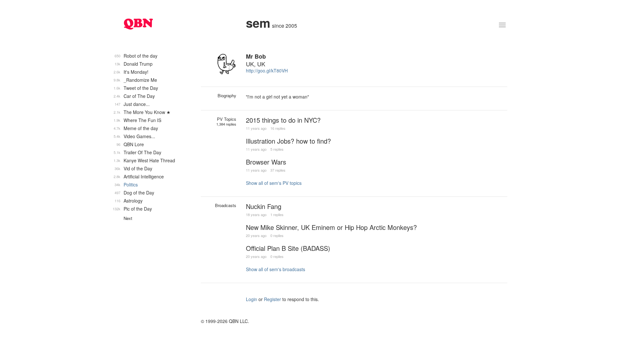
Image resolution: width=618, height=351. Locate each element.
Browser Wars (266, 161)
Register (272, 299)
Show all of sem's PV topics (274, 183)
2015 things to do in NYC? (283, 120)
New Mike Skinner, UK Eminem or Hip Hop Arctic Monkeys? (331, 227)
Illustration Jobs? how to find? (288, 141)
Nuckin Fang (263, 206)
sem (258, 23)
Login (251, 299)
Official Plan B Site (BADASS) (288, 248)
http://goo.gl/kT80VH (267, 70)
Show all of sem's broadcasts (275, 269)
